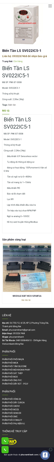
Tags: (5, 105)
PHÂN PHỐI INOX (10, 377)
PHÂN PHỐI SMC (10, 416)
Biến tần (12, 105)
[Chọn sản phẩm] (27, 266)
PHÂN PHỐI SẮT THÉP (12, 373)
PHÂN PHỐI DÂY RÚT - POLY (15, 384)
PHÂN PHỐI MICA (10, 363)
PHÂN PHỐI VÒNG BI (11, 399)
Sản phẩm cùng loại (14, 239)
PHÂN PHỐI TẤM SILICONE (14, 366)
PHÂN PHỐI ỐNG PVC (12, 380)
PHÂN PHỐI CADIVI (11, 406)
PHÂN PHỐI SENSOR (11, 413)
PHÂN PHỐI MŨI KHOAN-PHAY (16, 370)
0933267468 (19, 56)
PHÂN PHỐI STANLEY (12, 420)
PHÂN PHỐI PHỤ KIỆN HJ (13, 423)
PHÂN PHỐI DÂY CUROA (13, 402)
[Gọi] (5, 441)
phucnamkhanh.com (29, 455)
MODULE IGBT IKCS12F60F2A (27, 296)
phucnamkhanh (16, 337)
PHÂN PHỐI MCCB (10, 409)
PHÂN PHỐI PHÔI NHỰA (13, 359)
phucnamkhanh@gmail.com (22, 330)
